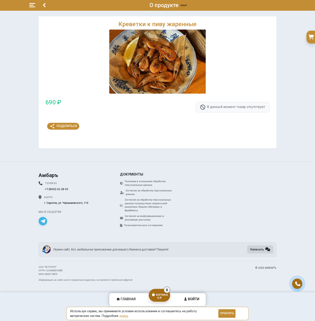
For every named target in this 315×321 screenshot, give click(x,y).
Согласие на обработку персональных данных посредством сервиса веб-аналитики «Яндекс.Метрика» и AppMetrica (148, 205)
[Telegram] (43, 221)
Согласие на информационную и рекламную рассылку (144, 218)
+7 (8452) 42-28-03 (56, 189)
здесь (123, 316)
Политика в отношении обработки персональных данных (145, 183)
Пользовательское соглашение (143, 225)
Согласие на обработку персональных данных (149, 192)
